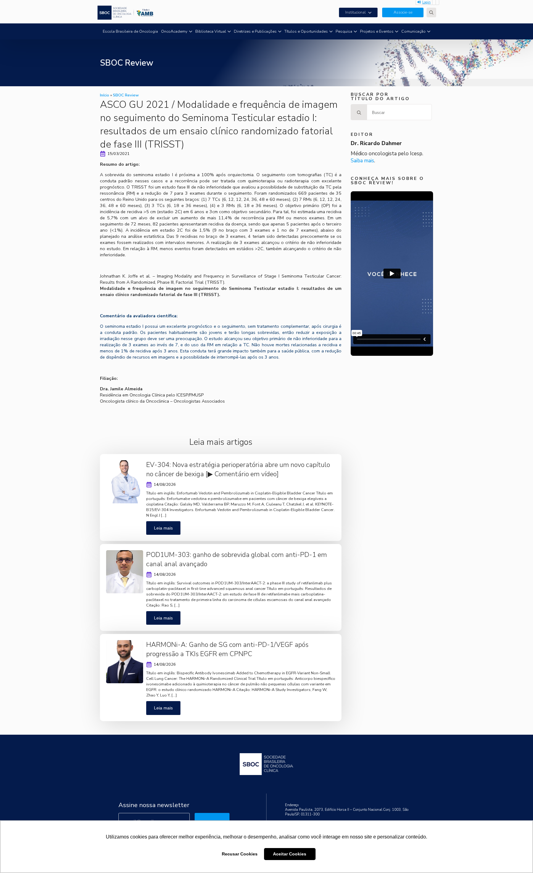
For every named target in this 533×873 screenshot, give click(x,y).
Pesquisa (344, 31)
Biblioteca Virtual (210, 31)
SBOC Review (126, 95)
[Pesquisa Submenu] (355, 31)
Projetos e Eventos (377, 31)
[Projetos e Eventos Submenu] (397, 31)
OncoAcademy (174, 31)
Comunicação (413, 31)
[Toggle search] (431, 12)
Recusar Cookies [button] (240, 853)
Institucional (355, 12)
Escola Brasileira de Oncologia (130, 31)
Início (104, 95)
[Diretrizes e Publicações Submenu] (280, 31)
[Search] (359, 112)
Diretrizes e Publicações (255, 31)
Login (426, 2)
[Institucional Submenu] (372, 12)
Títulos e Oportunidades (306, 31)
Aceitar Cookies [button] (289, 853)
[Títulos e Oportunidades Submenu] (331, 31)
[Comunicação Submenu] (429, 31)
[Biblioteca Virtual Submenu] (229, 31)
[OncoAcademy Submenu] (191, 31)
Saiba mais (362, 160)
